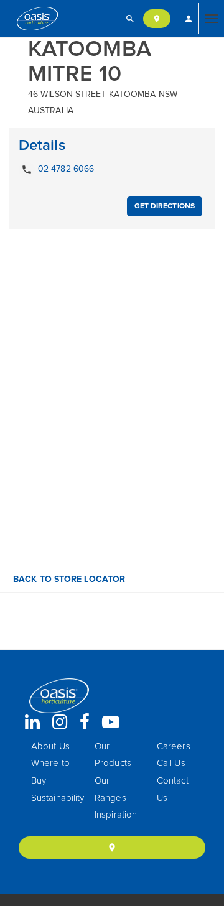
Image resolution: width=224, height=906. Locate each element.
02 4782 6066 (57, 169)
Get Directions (164, 206)
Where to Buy (50, 772)
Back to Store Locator (68, 579)
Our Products (113, 755)
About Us (50, 746)
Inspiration (116, 815)
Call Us (171, 763)
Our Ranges (110, 789)
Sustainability (57, 798)
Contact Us (173, 789)
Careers (173, 746)
